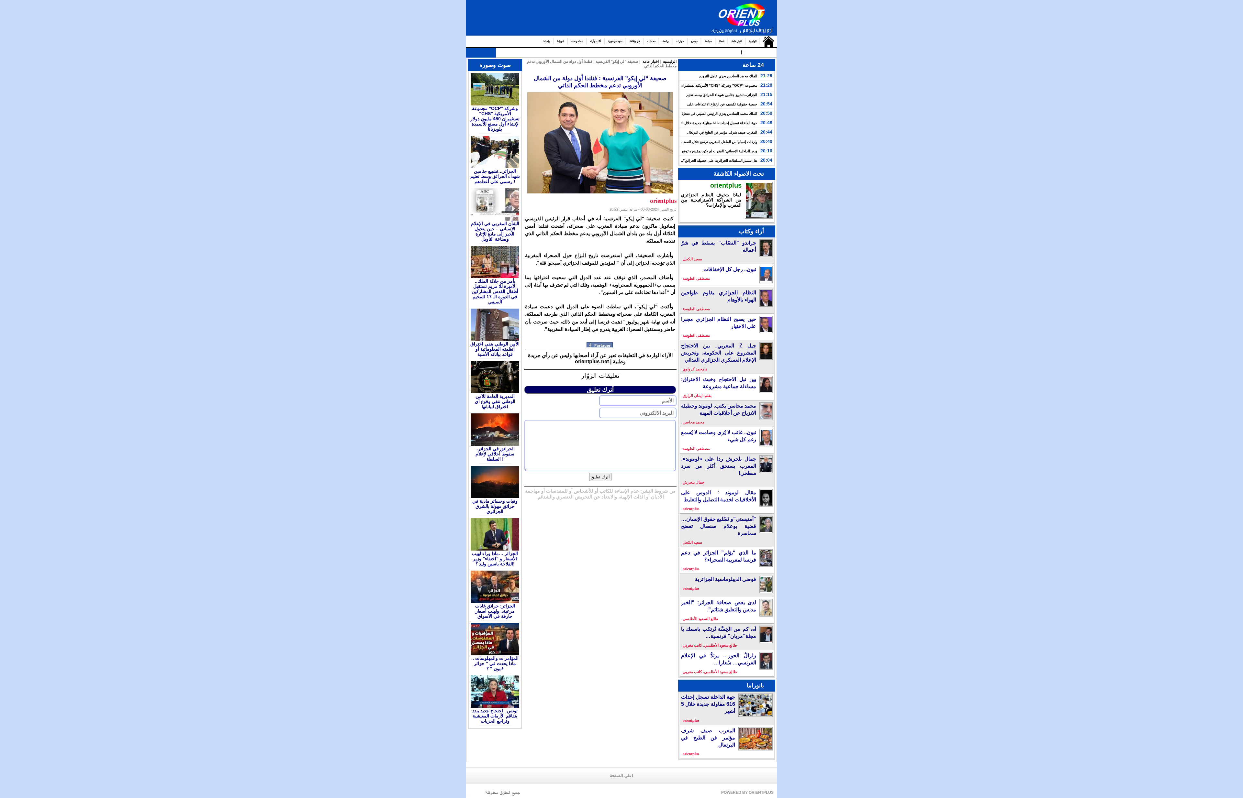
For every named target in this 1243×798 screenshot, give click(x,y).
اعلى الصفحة (621, 775)
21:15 (766, 94)
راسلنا (546, 41)
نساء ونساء (577, 41)
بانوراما (560, 41)
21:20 (766, 85)
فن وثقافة (635, 41)
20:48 (766, 122)
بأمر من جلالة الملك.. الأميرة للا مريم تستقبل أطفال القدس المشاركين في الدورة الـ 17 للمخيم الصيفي (495, 291)
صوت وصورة (615, 41)
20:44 (766, 132)
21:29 (766, 75)
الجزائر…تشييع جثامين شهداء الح (706, 52)
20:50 (766, 113)
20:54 (766, 103)
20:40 (766, 141)
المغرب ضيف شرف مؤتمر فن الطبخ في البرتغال (722, 132)
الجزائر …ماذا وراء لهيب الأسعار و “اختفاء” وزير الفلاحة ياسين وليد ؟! (495, 558)
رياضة (666, 41)
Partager (600, 344)
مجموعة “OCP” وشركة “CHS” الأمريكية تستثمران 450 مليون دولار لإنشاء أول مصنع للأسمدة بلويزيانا (495, 119)
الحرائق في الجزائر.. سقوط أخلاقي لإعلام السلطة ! (495, 454)
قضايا (721, 41)
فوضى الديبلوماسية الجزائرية (725, 579)
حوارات (680, 41)
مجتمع (694, 41)
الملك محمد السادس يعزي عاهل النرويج (728, 76)
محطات (651, 41)
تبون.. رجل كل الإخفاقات (729, 269)
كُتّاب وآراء (595, 41)
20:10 (766, 150)
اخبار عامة (737, 41)
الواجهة (752, 41)
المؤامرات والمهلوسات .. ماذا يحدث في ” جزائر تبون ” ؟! (495, 663)
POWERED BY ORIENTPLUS (747, 792)
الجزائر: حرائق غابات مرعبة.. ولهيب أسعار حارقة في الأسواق (495, 611)
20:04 (766, 160)
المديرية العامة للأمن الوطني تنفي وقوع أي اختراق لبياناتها (495, 401)
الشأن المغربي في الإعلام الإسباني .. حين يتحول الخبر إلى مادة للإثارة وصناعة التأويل (495, 231)
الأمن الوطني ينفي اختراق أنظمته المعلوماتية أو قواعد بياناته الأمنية (495, 349)
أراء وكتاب (751, 231)
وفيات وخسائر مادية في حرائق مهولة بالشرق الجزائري (495, 506)
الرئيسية (767, 41)
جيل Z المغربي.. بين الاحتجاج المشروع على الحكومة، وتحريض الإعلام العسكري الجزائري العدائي (718, 353)
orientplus (726, 185)
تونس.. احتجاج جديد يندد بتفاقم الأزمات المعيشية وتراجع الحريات (495, 716)
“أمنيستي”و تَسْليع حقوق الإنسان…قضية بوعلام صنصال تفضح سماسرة (718, 526)
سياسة (708, 41)
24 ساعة (753, 65)
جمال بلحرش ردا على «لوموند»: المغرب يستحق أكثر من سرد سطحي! (718, 466)
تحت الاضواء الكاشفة (738, 173)
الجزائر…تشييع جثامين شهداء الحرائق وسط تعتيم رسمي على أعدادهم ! (495, 176)
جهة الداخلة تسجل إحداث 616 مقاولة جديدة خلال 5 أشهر (708, 704)
